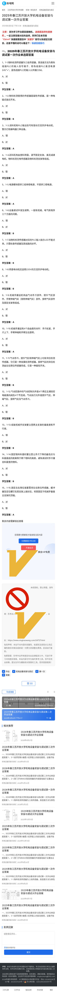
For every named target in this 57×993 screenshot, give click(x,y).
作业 (8, 671)
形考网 (11, 979)
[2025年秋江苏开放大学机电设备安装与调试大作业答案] (10, 815)
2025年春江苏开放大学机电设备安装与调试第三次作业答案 (28, 907)
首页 (3, 10)
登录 (5, 948)
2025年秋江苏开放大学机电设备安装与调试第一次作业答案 (28, 870)
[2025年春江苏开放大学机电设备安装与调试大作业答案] (10, 894)
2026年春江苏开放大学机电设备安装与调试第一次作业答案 (28, 791)
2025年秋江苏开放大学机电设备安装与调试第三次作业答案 (28, 828)
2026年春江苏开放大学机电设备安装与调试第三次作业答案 (28, 748)
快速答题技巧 (38, 43)
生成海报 (10, 692)
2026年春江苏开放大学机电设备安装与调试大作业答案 (37, 733)
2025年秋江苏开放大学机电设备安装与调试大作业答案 (37, 812)
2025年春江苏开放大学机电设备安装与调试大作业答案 (37, 892)
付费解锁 (28, 541)
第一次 (42, 671)
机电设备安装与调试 (30, 26)
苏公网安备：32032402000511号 (39, 982)
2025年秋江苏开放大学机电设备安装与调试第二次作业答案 (28, 849)
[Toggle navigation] (53, 3)
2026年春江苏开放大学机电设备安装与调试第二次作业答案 (28, 770)
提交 (28, 952)
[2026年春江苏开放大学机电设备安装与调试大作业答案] (10, 735)
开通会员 (29, 548)
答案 (8, 675)
